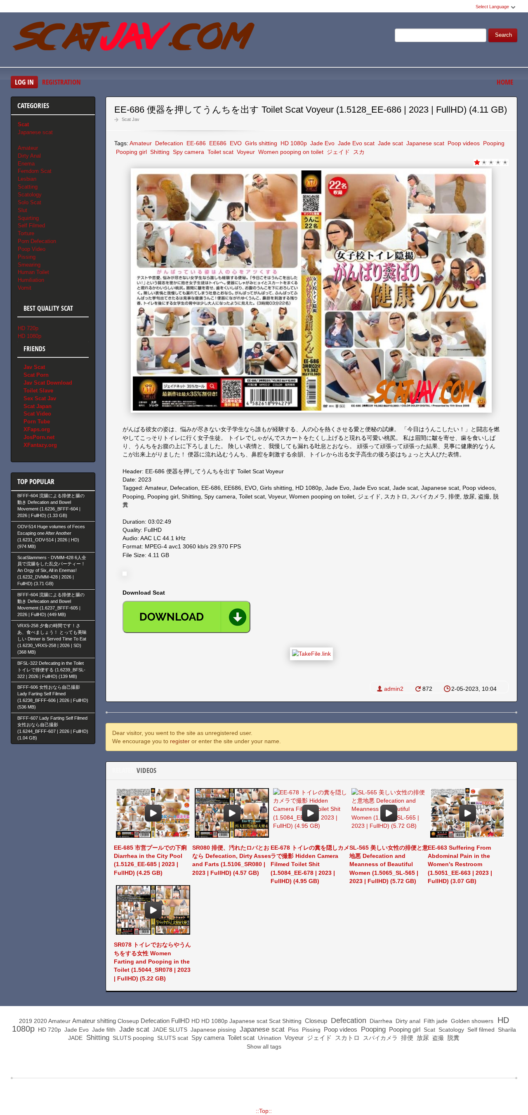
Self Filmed (31, 225)
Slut (22, 210)
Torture (26, 233)
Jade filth (103, 1029)
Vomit (24, 288)
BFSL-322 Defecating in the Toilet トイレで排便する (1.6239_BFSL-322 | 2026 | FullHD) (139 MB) (51, 670)
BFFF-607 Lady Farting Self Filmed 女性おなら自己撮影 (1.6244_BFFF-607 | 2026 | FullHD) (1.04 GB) (52, 728)
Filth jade (435, 1021)
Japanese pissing (212, 1029)
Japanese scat (424, 143)
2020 (40, 1021)
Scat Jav (130, 119)
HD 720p (28, 328)
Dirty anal (407, 1021)
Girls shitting (260, 143)
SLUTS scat (172, 1038)
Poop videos (463, 143)
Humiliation (31, 280)
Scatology (30, 194)
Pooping (492, 143)
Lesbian (27, 179)
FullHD (180, 1020)
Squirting (28, 218)
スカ (358, 152)
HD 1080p (293, 143)
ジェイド (337, 152)
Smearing (29, 265)
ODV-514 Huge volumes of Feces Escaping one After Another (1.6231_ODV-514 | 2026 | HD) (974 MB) (51, 536)
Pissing (26, 257)
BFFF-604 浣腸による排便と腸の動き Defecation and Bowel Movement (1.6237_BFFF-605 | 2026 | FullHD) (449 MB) (51, 604)
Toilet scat (219, 152)
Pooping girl (130, 152)
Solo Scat (29, 202)
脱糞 (453, 1037)
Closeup (128, 1021)
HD (195, 1021)
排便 (406, 1037)
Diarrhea (380, 1021)
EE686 (216, 143)
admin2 (393, 688)
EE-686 (195, 143)
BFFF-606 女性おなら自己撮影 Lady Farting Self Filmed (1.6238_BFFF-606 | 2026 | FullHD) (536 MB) (52, 697)
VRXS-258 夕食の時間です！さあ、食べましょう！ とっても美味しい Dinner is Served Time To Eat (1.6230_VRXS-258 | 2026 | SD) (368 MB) (52, 638)
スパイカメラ (379, 1038)
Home (505, 82)
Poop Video (31, 249)
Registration (61, 82)
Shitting (159, 152)
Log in (24, 82)
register (180, 741)
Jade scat (389, 143)
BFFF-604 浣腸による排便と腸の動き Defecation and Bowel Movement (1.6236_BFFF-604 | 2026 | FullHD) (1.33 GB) (51, 505)
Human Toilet (33, 272)
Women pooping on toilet (290, 152)
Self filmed (480, 1029)
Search (503, 35)
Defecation (168, 143)
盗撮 (437, 1038)
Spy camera (187, 152)
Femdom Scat (35, 171)
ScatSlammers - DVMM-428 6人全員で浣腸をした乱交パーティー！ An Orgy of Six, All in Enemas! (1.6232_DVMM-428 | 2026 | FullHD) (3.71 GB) (51, 570)
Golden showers (471, 1021)
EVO (235, 143)
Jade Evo (322, 143)
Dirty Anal (29, 156)
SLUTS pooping (132, 1038)
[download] (186, 617)
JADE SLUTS (169, 1029)
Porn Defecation (37, 241)
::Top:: (264, 1111)
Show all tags (264, 1046)
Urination (268, 1038)
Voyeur (245, 152)
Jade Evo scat (355, 143)
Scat (274, 1021)
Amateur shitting (94, 1020)
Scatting (28, 187)
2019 (25, 1021)
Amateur (141, 143)
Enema (26, 164)
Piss (292, 1029)
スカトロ (346, 1037)
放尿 (422, 1037)
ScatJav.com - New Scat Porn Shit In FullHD (134, 41)
